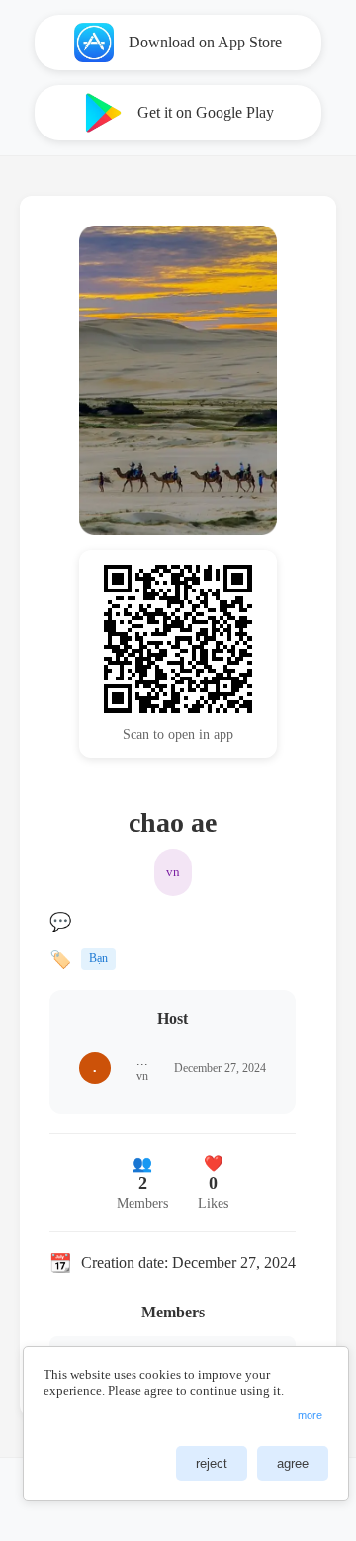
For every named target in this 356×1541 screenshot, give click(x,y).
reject (211, 1463)
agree (293, 1463)
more (310, 1415)
